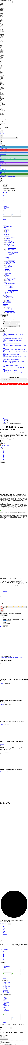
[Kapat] (1, 144)
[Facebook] (3, 195)
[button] (1, 142)
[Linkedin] (3, 202)
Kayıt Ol (6, 949)
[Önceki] (1, 330)
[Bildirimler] (1, 180)
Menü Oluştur (6, 192)
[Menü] (1, 132)
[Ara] (1, 140)
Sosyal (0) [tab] (5, 184)
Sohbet (2, 1038)
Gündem (2, 683)
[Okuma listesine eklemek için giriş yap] (0, 745)
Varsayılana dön (6, 623)
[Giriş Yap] (1, 178)
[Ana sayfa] (3, 222)
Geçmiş (6, 1038)
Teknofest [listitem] (6, 657)
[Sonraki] (4, 330)
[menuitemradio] (11, 322)
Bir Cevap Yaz (5, 803)
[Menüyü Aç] (1, 136)
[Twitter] (3, 197)
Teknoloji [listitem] (11, 657)
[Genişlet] (1, 1037)
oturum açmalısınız (14, 805)
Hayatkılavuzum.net (4, 133)
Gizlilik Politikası (3, 923)
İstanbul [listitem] (2, 657)
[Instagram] (3, 198)
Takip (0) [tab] (5, 185)
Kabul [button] (9, 923)
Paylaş (6, 626)
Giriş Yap (2, 949)
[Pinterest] (3, 200)
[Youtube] (3, 203)
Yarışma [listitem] (15, 657)
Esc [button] (15, 1044)
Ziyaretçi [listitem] (19, 657)
